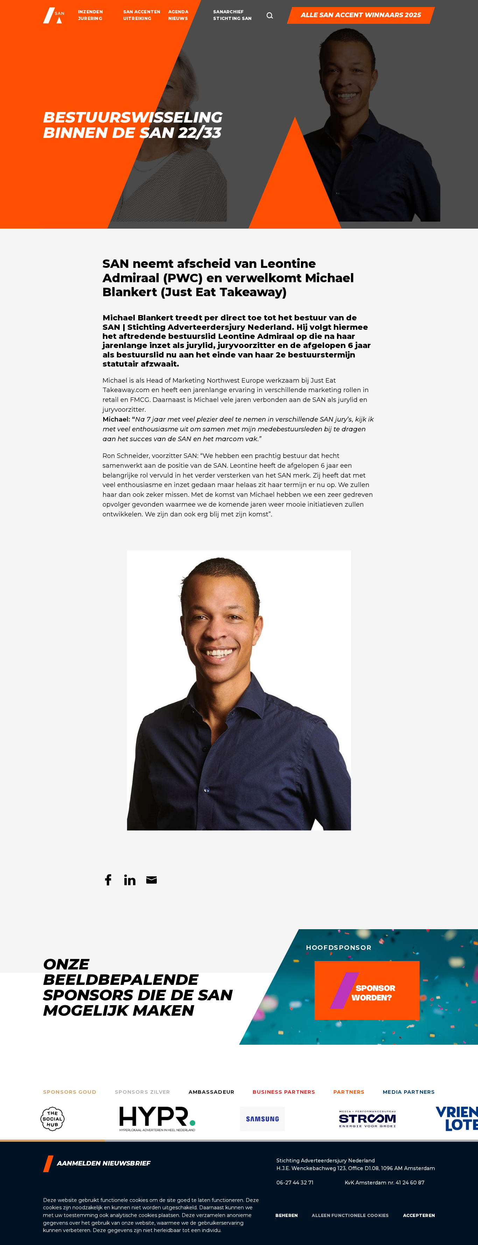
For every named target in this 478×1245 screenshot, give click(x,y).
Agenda (178, 11)
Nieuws (178, 18)
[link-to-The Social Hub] (52, 1124)
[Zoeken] (270, 15)
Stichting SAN (232, 18)
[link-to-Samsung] (262, 1124)
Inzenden (90, 11)
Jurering (90, 18)
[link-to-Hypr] (157, 1124)
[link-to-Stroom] (367, 1124)
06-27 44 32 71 (295, 1183)
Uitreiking (137, 18)
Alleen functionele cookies (350, 1215)
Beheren (286, 1215)
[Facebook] (108, 879)
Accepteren (419, 1215)
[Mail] (151, 879)
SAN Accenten (142, 11)
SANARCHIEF (228, 11)
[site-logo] (53, 15)
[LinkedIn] (129, 879)
